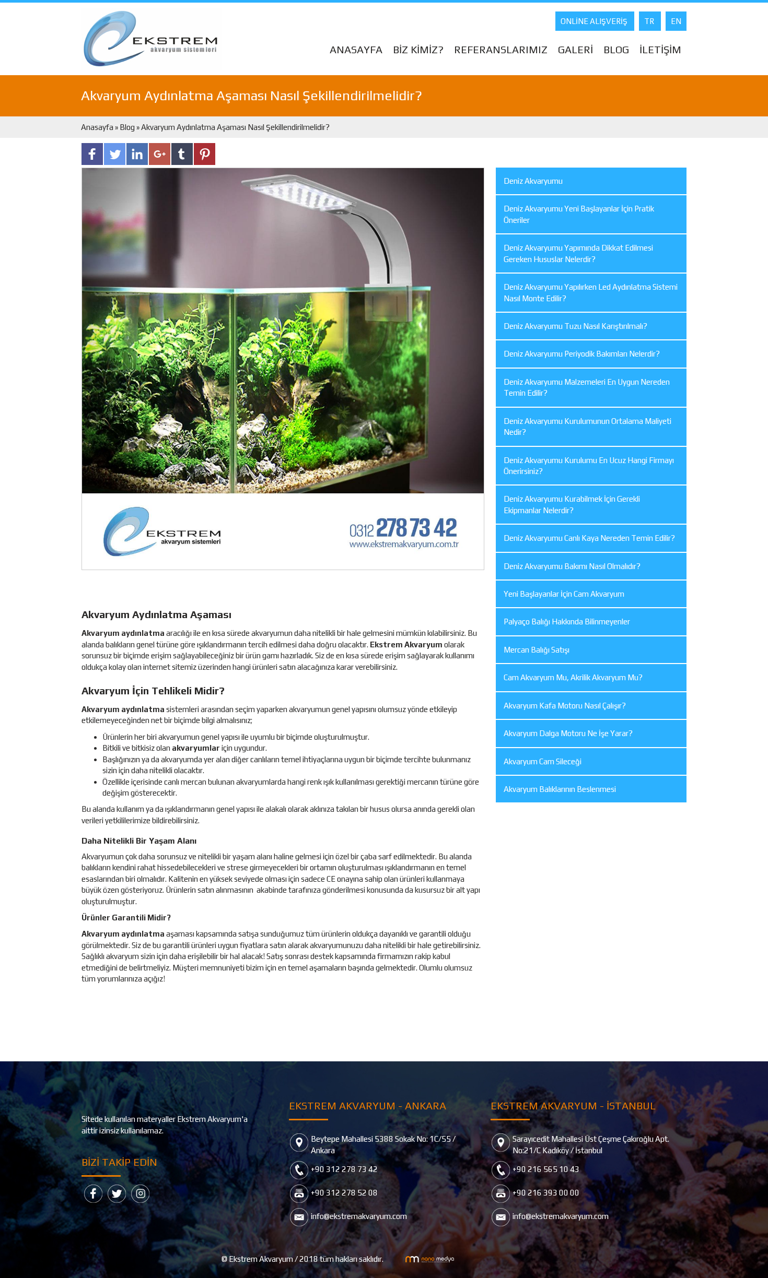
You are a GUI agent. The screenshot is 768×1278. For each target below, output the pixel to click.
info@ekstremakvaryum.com (359, 1216)
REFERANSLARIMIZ (501, 49)
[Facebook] (93, 1192)
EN (676, 21)
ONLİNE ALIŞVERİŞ (595, 21)
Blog (127, 127)
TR (650, 21)
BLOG (616, 49)
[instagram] (140, 1192)
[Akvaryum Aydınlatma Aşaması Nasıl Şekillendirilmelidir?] (283, 367)
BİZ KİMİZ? (418, 49)
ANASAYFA (356, 49)
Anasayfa (98, 127)
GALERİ (575, 49)
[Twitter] (117, 1192)
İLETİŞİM (660, 49)
